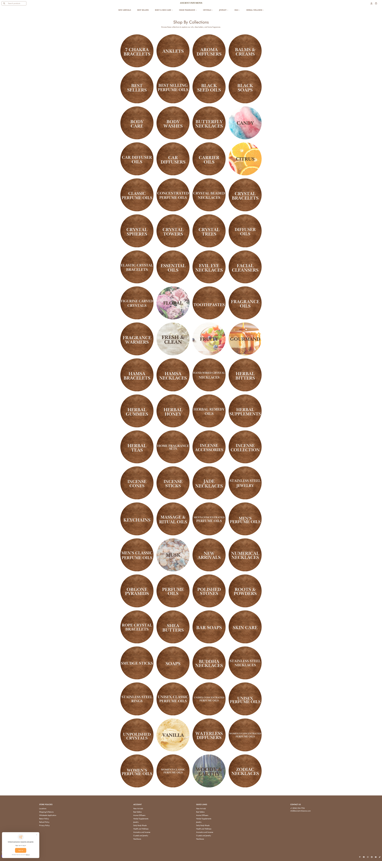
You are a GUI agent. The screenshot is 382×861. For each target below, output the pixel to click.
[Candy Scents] (245, 122)
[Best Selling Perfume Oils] (173, 86)
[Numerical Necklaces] (245, 554)
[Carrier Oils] (209, 158)
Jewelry (223, 10)
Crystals (207, 10)
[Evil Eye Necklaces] (209, 266)
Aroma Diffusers (139, 815)
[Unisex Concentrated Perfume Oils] (209, 698)
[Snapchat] (372, 857)
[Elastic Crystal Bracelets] (136, 266)
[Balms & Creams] (245, 50)
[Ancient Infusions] (191, 3)
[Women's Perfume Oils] (136, 770)
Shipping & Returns (46, 812)
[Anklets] (173, 50)
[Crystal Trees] (209, 230)
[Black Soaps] (245, 86)
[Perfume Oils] (173, 590)
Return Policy (44, 818)
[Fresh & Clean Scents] (173, 338)
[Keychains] (136, 518)
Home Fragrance (187, 10)
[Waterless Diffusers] (209, 734)
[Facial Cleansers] (245, 266)
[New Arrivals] (209, 554)
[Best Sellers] (136, 86)
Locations (42, 808)
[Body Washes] (173, 122)
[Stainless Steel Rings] (136, 698)
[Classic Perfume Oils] (136, 194)
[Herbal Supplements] (245, 410)
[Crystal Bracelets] (245, 194)
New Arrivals (124, 10)
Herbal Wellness (254, 10)
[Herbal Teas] (136, 446)
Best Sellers (143, 10)
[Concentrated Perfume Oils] (173, 194)
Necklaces (137, 839)
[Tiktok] (380, 857)
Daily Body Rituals (140, 825)
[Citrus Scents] (245, 158)
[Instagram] (368, 857)
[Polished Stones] (209, 590)
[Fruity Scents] (209, 338)
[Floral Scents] (173, 302)
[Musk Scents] (173, 554)
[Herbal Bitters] (245, 374)
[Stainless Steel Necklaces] (245, 662)
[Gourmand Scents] (245, 338)
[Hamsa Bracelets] (136, 374)
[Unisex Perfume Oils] (245, 698)
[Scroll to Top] (378, 850)
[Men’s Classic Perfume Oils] (136, 554)
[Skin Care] (245, 626)
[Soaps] (173, 662)
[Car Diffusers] (173, 158)
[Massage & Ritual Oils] (173, 518)
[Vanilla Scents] (173, 734)
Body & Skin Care (163, 10)
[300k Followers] (364, 857)
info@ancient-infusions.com (300, 811)
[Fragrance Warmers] (136, 338)
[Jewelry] (245, 482)
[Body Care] (136, 122)
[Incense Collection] (245, 446)
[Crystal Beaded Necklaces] (209, 194)
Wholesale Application (47, 815)
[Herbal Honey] (173, 410)
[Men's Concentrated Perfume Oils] (209, 518)
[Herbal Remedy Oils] (209, 410)
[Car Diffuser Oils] (136, 158)
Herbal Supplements (140, 818)
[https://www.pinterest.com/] (360, 857)
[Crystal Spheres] (136, 230)
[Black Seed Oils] (209, 86)
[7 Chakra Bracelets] (136, 50)
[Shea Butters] (173, 626)
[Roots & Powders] (245, 590)
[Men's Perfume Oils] (245, 518)
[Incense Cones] (136, 482)
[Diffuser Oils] (245, 230)
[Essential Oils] (173, 266)
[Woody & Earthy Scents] (209, 770)
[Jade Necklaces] (209, 482)
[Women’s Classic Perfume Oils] (173, 770)
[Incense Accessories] (209, 446)
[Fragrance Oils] (245, 302)
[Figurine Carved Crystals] (136, 302)
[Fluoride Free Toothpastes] (209, 302)
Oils (236, 10)
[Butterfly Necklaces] (209, 122)
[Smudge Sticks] (136, 662)
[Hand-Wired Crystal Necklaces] (209, 374)
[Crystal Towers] (173, 230)
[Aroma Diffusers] (209, 50)
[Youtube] (376, 857)
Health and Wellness (140, 829)
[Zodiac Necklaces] (245, 770)
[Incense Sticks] (173, 482)
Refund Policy (44, 822)
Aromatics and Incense (141, 832)
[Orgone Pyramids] (136, 590)
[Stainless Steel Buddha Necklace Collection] (209, 662)
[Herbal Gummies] (136, 410)
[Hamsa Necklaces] (173, 374)
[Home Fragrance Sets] (173, 446)
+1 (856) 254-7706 (297, 808)
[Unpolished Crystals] (136, 734)
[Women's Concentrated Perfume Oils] (245, 734)
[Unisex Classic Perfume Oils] (173, 698)
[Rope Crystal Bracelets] (136, 626)
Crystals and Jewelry (140, 835)
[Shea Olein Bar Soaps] (209, 626)
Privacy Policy (44, 825)
